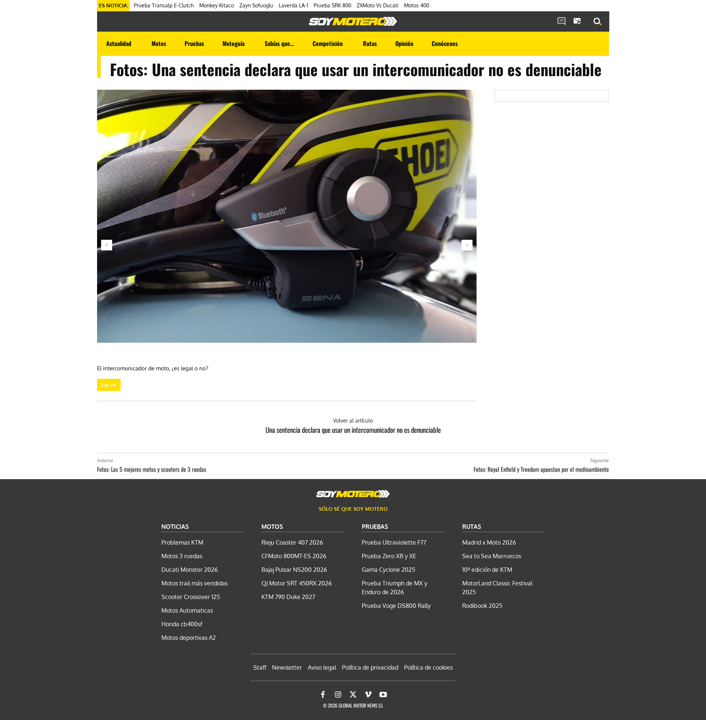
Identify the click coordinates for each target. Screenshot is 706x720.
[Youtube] (383, 694)
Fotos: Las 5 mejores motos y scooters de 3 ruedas (151, 469)
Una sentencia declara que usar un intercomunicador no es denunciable (353, 429)
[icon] (561, 22)
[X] (353, 694)
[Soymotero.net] (353, 21)
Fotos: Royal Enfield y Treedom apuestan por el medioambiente (541, 469)
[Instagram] (338, 694)
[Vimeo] (368, 694)
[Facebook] (322, 694)
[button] (597, 21)
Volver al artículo (353, 420)
